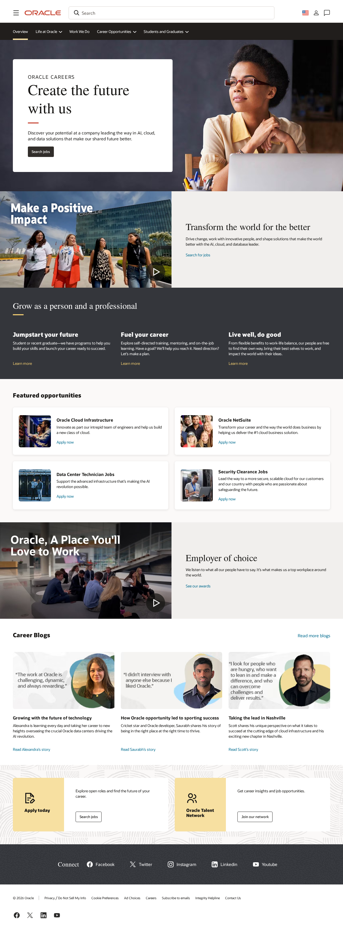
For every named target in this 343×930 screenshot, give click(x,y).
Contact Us (233, 898)
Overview (20, 31)
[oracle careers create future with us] (86, 239)
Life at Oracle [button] (46, 31)
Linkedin (229, 864)
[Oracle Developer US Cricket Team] (171, 680)
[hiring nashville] (279, 680)
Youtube (269, 864)
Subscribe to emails (176, 898)
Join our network (253, 815)
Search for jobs (198, 254)
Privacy (49, 898)
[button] (16, 13)
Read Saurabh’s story (138, 749)
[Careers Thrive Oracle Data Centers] (63, 680)
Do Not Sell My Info (72, 898)
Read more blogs (314, 635)
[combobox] (171, 12)
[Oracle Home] (43, 12)
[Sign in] (316, 13)
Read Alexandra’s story (31, 749)
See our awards (198, 585)
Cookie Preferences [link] (105, 898)
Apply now (65, 442)
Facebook (105, 864)
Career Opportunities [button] (114, 31)
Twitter (145, 864)
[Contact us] (327, 13)
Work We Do (79, 31)
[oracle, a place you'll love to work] (86, 570)
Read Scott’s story (243, 749)
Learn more (22, 363)
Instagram (186, 864)
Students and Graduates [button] (164, 31)
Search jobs (39, 150)
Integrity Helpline (207, 898)
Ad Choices (132, 898)
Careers (151, 898)
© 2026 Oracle (23, 898)
